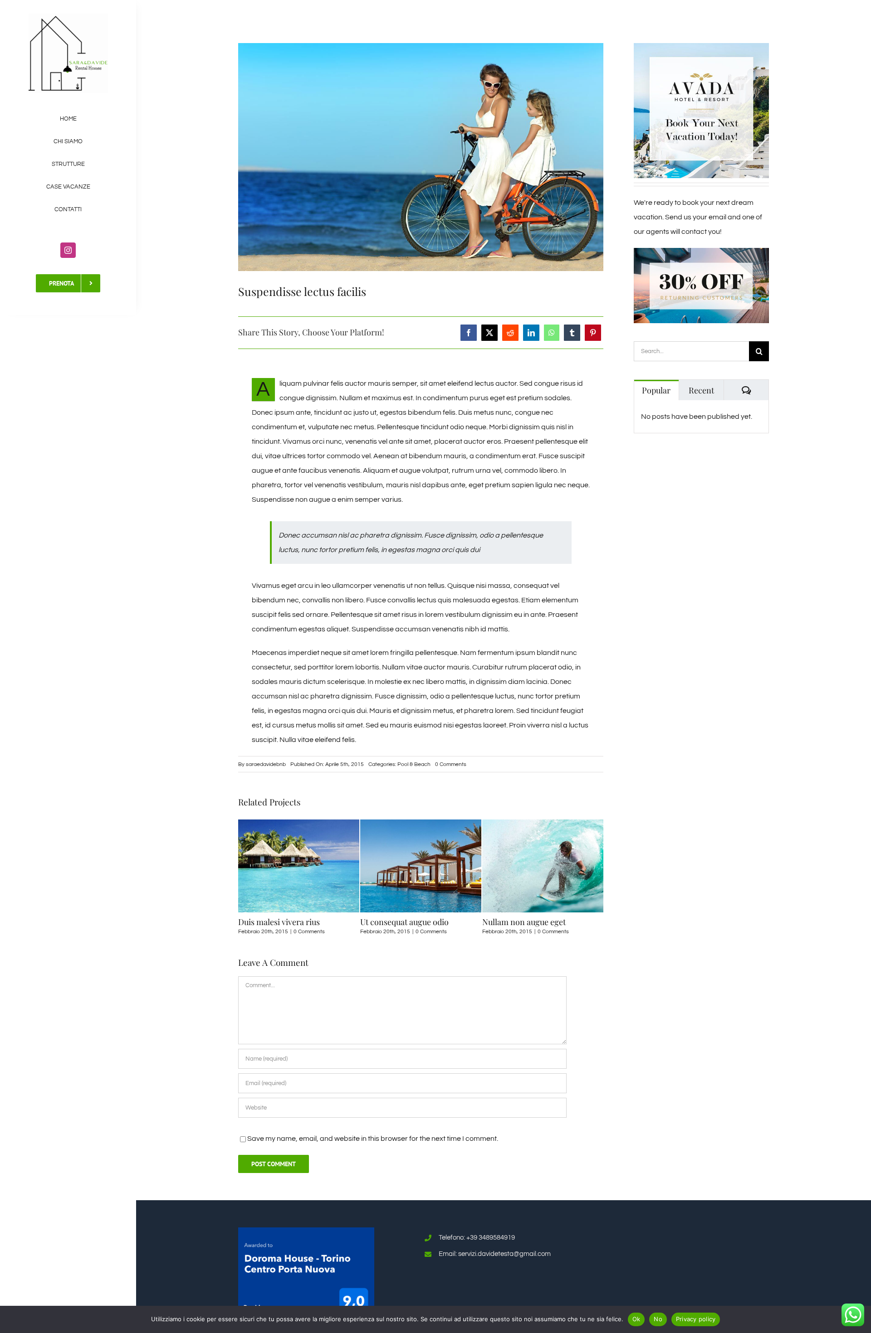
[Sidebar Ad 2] (701, 251)
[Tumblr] (572, 332)
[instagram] (68, 250)
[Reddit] (510, 332)
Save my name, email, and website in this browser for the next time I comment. (372, 1138)
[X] (489, 332)
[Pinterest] (592, 332)
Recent (701, 390)
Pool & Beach (414, 764)
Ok (636, 1319)
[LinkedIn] (531, 332)
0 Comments (450, 764)
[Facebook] (468, 332)
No (658, 1319)
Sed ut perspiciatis (515, 921)
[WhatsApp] (552, 332)
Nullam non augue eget (402, 921)
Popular (656, 390)
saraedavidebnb (266, 764)
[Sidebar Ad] (701, 46)
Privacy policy (696, 1319)
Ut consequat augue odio (282, 921)
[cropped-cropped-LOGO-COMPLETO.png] (68, 17)
